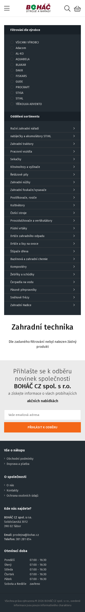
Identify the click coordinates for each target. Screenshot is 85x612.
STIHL (19, 98)
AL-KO (20, 53)
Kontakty (12, 490)
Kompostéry (18, 267)
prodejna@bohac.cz (26, 535)
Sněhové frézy (19, 297)
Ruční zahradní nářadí (24, 128)
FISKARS (21, 76)
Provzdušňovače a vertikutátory (31, 220)
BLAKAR (21, 65)
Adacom (21, 48)
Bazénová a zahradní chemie (29, 259)
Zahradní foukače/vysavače (28, 190)
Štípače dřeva (19, 251)
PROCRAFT (23, 87)
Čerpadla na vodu (21, 282)
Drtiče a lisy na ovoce (24, 244)
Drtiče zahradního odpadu (27, 236)
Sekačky (15, 159)
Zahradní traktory (21, 144)
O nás (10, 485)
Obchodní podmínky (20, 459)
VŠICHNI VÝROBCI (27, 42)
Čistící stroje (18, 213)
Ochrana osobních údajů (22, 495)
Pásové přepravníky (23, 290)
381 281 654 (23, 539)
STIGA (19, 93)
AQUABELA (23, 59)
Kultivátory (17, 205)
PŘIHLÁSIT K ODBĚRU (42, 427)
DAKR (19, 70)
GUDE (19, 81)
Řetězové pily (19, 174)
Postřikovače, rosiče (23, 197)
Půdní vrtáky (18, 228)
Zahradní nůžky (20, 182)
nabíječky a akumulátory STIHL (30, 136)
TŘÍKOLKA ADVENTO (29, 104)
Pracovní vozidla (21, 151)
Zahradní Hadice (20, 305)
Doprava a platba (18, 464)
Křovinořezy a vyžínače (25, 167)
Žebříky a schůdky (22, 274)
